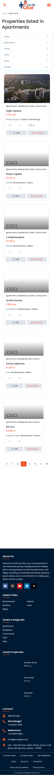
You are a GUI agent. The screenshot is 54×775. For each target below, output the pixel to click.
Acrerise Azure (30, 662)
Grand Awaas (14, 300)
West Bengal (34, 119)
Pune (29, 605)
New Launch (34, 359)
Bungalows (7, 630)
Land (5, 637)
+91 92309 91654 (15, 734)
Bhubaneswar (19, 182)
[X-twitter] (34, 586)
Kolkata (24, 119)
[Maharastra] (4, 730)
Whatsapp (39, 133)
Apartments (11, 106)
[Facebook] (5, 586)
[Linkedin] (26, 586)
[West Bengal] (4, 721)
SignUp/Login (14, 715)
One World (29, 677)
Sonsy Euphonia (15, 363)
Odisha (29, 182)
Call (17, 133)
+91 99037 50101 (15, 725)
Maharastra (14, 730)
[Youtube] (19, 586)
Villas (5, 641)
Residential (23, 106)
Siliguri (5, 609)
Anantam (28, 693)
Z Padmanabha (15, 237)
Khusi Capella (14, 174)
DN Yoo (10, 426)
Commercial (8, 633)
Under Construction (38, 106)
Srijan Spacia (13, 110)
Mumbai (6, 605)
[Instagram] (12, 586)
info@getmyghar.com (18, 739)
